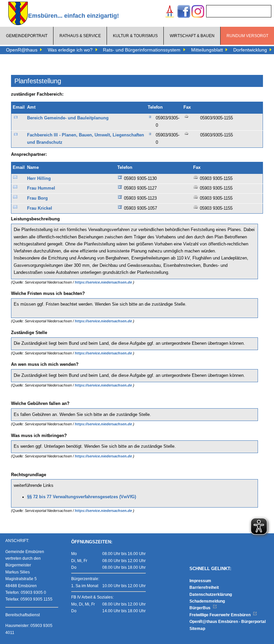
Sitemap (197, 628)
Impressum (200, 580)
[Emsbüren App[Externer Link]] (170, 12)
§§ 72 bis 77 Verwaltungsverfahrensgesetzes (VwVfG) (81, 497)
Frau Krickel (39, 208)
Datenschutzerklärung (210, 594)
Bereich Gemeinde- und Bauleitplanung (68, 118)
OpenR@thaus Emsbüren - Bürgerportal (227, 621)
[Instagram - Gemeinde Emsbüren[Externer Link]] (198, 12)
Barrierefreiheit (204, 587)
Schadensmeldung (207, 601)
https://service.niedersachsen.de (104, 282)
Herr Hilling (39, 178)
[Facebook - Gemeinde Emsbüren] (184, 12)
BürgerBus (200, 608)
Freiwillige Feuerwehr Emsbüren (220, 615)
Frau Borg (37, 198)
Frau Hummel (41, 188)
